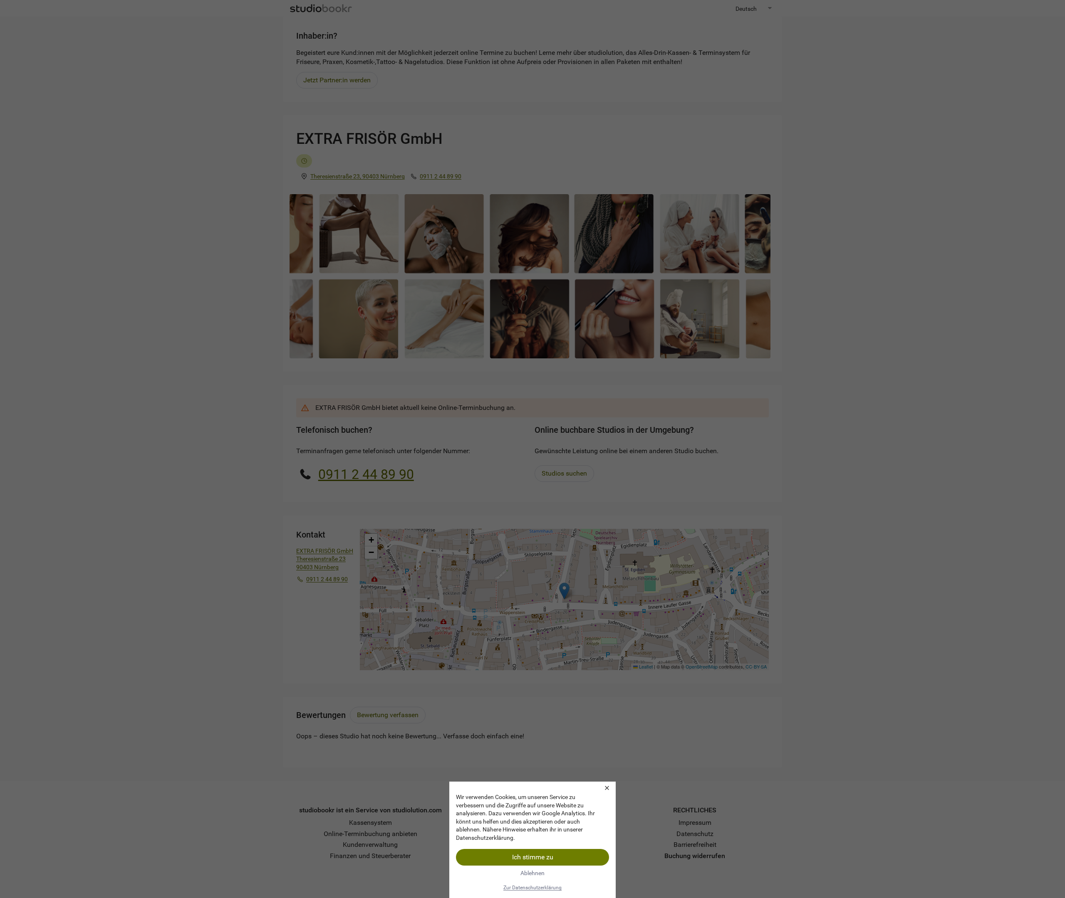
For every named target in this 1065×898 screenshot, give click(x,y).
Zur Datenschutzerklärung (532, 888)
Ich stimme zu (532, 857)
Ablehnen (532, 873)
